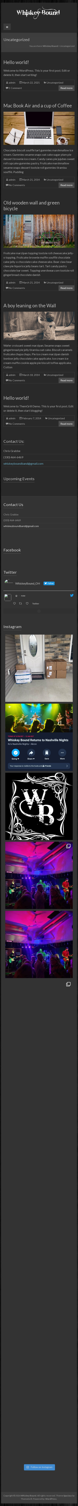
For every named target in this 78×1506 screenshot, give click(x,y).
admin (12, 82)
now (23, 595)
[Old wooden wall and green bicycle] (39, 216)
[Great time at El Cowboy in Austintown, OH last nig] (39, 1013)
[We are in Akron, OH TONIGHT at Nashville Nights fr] (39, 737)
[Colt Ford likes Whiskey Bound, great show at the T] (39, 1151)
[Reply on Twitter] (15, 603)
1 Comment (15, 87)
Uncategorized (55, 82)
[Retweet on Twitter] (21, 603)
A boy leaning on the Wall (29, 305)
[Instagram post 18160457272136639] (39, 806)
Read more (66, 87)
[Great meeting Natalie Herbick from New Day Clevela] (39, 1289)
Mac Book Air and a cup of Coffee (37, 105)
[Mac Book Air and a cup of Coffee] (39, 113)
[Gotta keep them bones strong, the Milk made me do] (39, 1082)
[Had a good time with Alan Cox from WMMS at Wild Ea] (39, 1358)
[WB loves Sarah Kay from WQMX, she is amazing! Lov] (39, 1220)
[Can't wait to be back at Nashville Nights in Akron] (39, 944)
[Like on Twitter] (28, 603)
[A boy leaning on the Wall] (39, 313)
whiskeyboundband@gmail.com (23, 463)
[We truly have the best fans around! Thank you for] (39, 875)
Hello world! (16, 62)
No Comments (17, 185)
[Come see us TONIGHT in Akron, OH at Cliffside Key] (39, 668)
